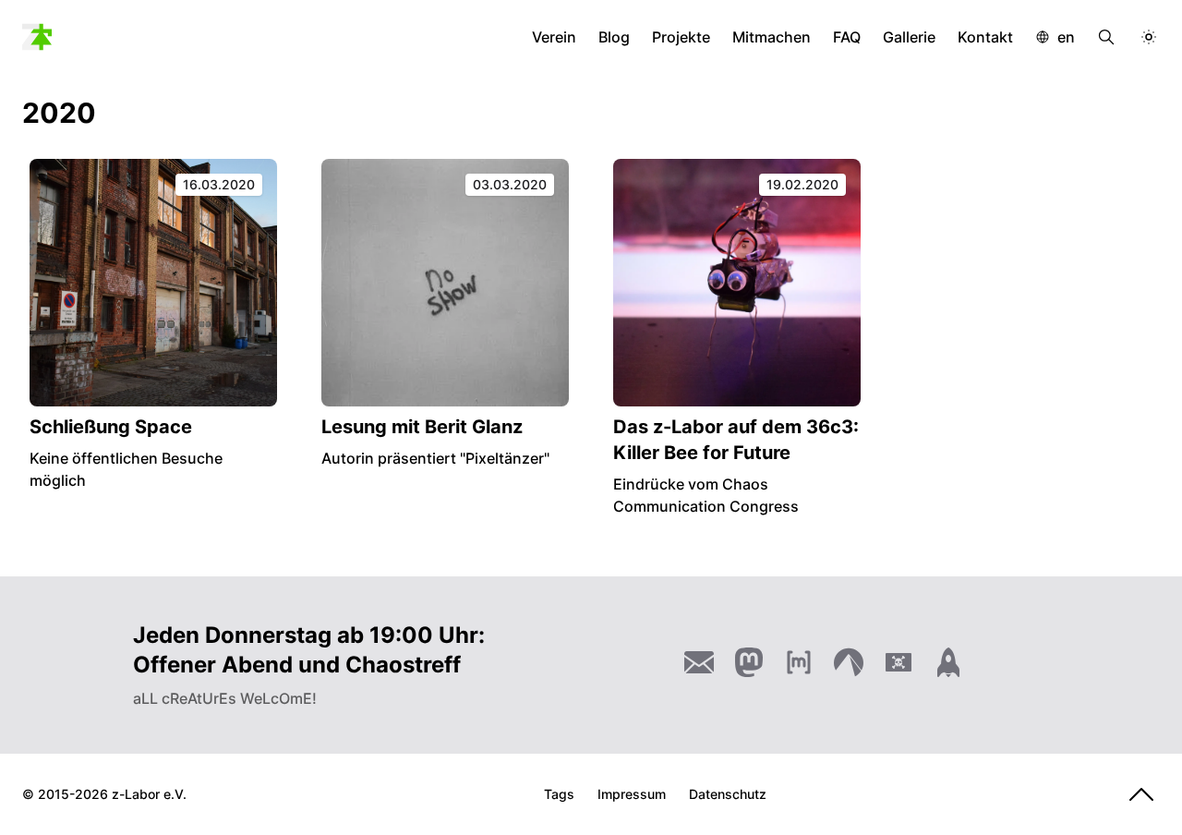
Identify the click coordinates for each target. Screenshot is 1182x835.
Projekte (681, 37)
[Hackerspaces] (898, 662)
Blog (614, 37)
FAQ (847, 37)
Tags (559, 794)
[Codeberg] (848, 662)
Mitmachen (771, 37)
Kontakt (985, 37)
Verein (554, 37)
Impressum (631, 794)
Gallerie (909, 37)
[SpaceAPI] (948, 662)
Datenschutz (727, 794)
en (1066, 37)
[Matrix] (798, 662)
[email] (699, 662)
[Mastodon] (749, 662)
